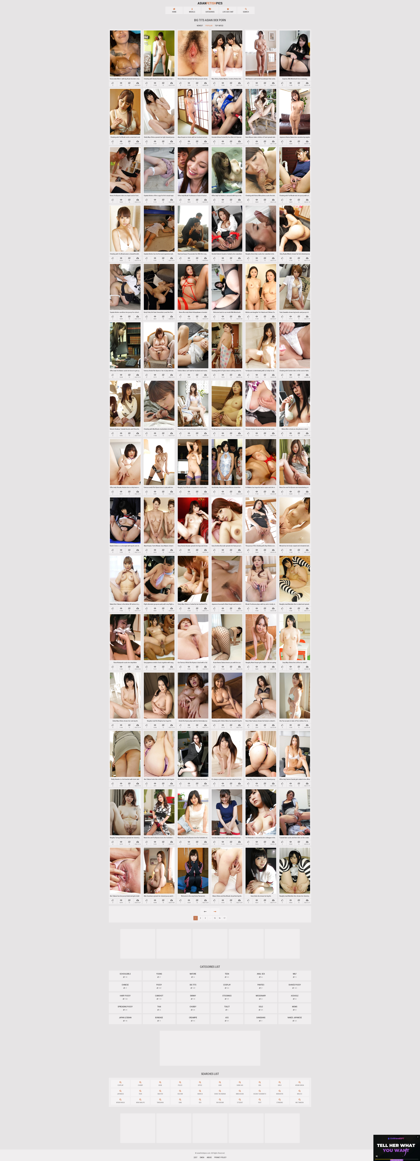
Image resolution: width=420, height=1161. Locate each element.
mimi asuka (240, 1094)
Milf (295, 975)
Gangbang (260, 1019)
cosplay (120, 1085)
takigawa (160, 1102)
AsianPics (210, 3)
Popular (208, 26)
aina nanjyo (140, 1102)
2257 (195, 1157)
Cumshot (159, 997)
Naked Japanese (295, 1019)
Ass (227, 1019)
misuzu (299, 1094)
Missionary (261, 997)
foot (259, 1102)
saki (180, 1102)
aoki (220, 1085)
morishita (279, 1094)
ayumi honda (299, 1085)
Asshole (294, 997)
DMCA (202, 1157)
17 (224, 918)
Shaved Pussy (295, 986)
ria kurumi (220, 1102)
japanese (120, 1094)
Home (174, 12)
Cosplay (227, 986)
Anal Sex (261, 975)
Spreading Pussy (125, 1008)
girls (280, 1085)
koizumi (180, 1094)
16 (219, 918)
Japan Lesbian (125, 1019)
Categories (210, 12)
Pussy (159, 986)
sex (200, 1102)
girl (259, 1085)
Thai (159, 1008)
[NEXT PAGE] (215, 911)
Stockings (227, 997)
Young (159, 975)
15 (215, 918)
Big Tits (193, 986)
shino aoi (240, 1085)
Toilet (227, 1008)
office (200, 1085)
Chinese (125, 986)
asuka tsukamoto (259, 1094)
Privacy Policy (220, 1157)
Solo (261, 1008)
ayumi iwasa (120, 1102)
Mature (193, 975)
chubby (140, 1085)
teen (140, 1094)
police (180, 1085)
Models (192, 12)
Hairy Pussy (125, 997)
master (160, 1094)
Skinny (193, 997)
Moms (294, 1008)
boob (160, 1085)
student (240, 1102)
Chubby (193, 1008)
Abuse (209, 1157)
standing (279, 1102)
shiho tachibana (220, 1094)
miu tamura (300, 1102)
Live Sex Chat (228, 12)
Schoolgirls (125, 975)
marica (200, 1094)
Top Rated (219, 26)
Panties (260, 986)
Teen (227, 975)
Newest (200, 26)
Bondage (159, 1019)
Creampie (193, 1019)
